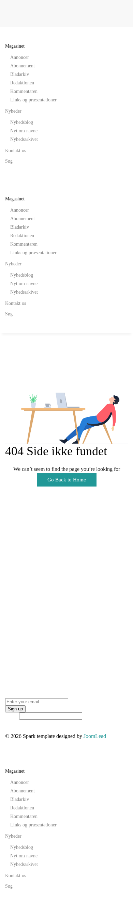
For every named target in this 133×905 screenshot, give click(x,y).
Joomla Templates (24, 592)
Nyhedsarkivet (24, 139)
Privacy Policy (20, 667)
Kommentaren (24, 91)
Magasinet (15, 46)
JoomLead (16, 583)
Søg (9, 161)
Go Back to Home (66, 479)
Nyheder (13, 111)
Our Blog (15, 648)
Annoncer (19, 57)
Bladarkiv (19, 74)
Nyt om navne (24, 130)
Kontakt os (15, 150)
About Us (15, 639)
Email (11, 716)
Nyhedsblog (21, 122)
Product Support (22, 611)
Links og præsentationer (33, 99)
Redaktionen (22, 82)
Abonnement (22, 65)
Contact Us (17, 658)
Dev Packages (20, 602)
